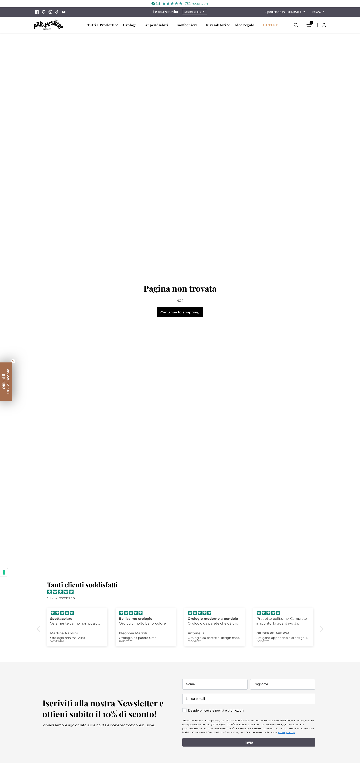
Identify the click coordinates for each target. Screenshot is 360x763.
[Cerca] (298, 25)
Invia (249, 742)
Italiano (316, 12)
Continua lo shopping (180, 312)
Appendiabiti (156, 25)
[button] (101, 25)
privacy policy (286, 732)
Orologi (129, 25)
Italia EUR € (294, 11)
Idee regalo (244, 25)
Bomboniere (187, 25)
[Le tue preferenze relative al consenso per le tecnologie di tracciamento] (4, 572)
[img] (182, 592)
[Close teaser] (13, 361)
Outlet (270, 25)
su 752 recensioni (61, 598)
